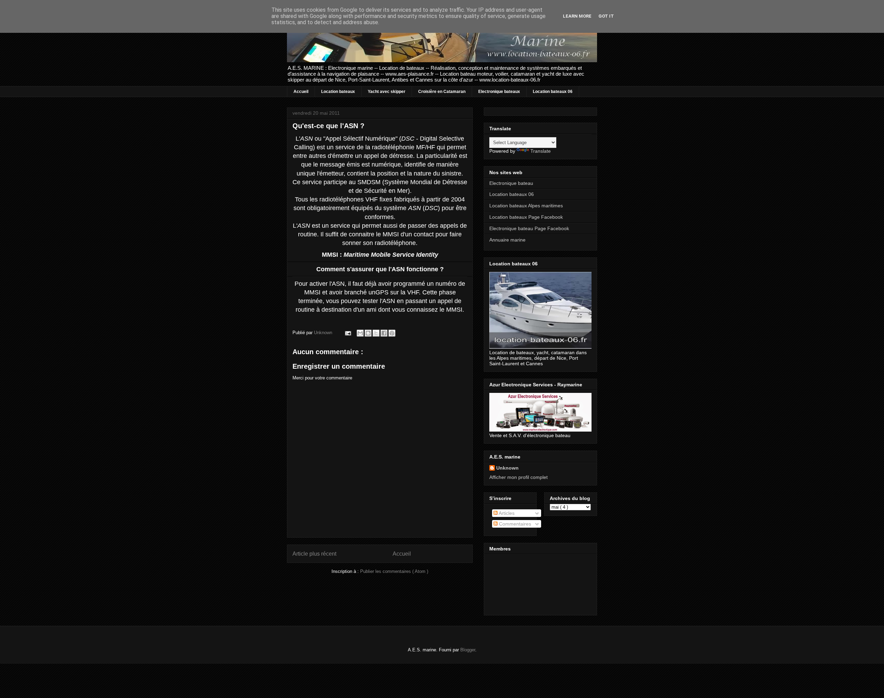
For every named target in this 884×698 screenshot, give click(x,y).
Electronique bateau (511, 183)
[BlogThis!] (368, 333)
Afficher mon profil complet (518, 477)
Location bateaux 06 (553, 91)
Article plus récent (314, 554)
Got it (606, 16)
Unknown (507, 468)
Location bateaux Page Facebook (526, 217)
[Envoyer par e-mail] (360, 333)
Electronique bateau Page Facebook (529, 228)
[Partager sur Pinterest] (391, 333)
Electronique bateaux (499, 91)
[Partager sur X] (376, 333)
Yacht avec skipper (386, 91)
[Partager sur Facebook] (384, 333)
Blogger (467, 649)
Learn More (577, 16)
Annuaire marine (507, 240)
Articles (506, 513)
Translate (540, 151)
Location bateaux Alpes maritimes (526, 205)
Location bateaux (338, 91)
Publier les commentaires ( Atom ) (394, 571)
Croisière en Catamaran (441, 91)
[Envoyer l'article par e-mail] (348, 332)
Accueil (301, 91)
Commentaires (514, 524)
